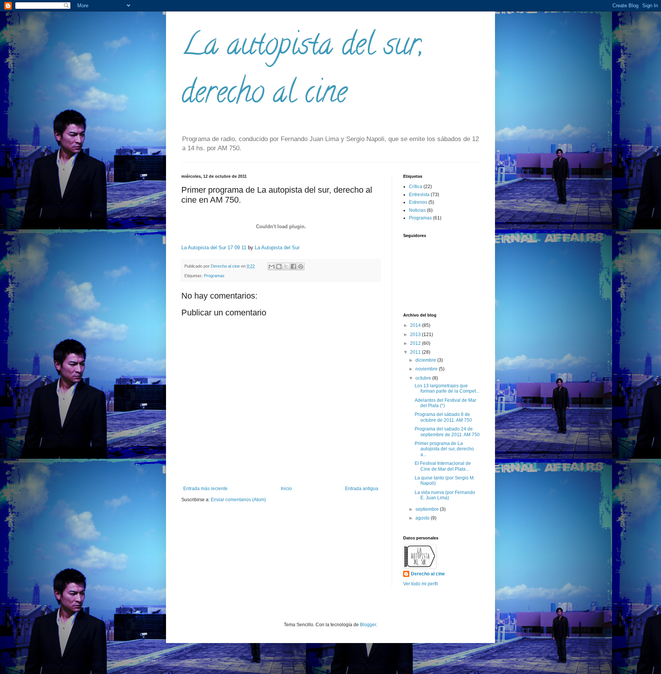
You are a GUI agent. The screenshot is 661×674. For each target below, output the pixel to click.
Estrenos (418, 202)
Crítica (415, 186)
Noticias (417, 210)
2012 (416, 343)
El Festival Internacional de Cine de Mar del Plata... (443, 466)
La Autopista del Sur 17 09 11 (213, 247)
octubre (423, 378)
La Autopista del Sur (277, 247)
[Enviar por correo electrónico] (271, 266)
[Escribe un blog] (279, 266)
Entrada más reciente (205, 488)
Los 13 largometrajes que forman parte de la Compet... (447, 388)
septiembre (427, 509)
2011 (416, 352)
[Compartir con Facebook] (293, 266)
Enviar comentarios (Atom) (238, 499)
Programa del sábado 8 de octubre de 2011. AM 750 (443, 417)
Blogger (368, 624)
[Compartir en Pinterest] (300, 266)
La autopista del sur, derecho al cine (302, 71)
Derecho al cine (428, 574)
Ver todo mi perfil (420, 583)
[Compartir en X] (286, 266)
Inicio (286, 488)
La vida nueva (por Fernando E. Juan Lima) (445, 495)
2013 (416, 334)
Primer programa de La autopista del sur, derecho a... (444, 449)
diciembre (426, 360)
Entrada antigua (361, 488)
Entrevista (419, 194)
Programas (214, 275)
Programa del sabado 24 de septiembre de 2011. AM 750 (447, 431)
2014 (416, 325)
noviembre (427, 369)
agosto (423, 518)
